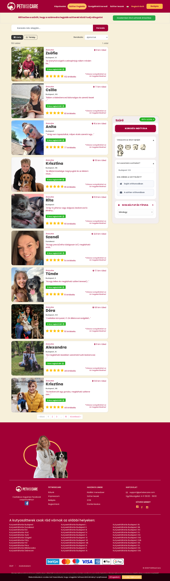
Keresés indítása (135, 128)
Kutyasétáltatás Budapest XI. (74, 550)
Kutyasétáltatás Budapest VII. (74, 540)
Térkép (31, 37)
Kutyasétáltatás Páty (19, 540)
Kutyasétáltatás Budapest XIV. (127, 529)
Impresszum (54, 496)
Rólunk (51, 492)
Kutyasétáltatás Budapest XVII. (127, 537)
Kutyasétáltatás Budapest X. (74, 548)
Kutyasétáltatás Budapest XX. (126, 545)
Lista (18, 37)
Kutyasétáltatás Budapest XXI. (127, 548)
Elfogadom (115, 577)
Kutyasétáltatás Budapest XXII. (127, 550)
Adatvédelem (25, 566)
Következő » (75, 416)
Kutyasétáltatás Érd (18, 529)
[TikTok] (137, 507)
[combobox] (135, 212)
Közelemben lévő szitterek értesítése (134, 18)
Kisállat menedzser (95, 492)
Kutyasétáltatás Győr (19, 535)
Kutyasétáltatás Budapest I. (73, 524)
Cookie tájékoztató (131, 577)
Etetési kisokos (93, 504)
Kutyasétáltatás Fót (18, 542)
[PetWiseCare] (22, 6)
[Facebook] (142, 507)
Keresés (100, 28)
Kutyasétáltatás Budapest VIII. (74, 542)
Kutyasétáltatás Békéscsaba (22, 548)
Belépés (155, 6)
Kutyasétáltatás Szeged (20, 537)
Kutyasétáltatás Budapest (21, 524)
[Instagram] (148, 507)
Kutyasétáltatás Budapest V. (74, 535)
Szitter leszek (117, 6)
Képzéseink (60, 6)
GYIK (89, 500)
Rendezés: (79, 37)
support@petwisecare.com (142, 492)
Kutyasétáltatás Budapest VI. (74, 537)
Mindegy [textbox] (123, 212)
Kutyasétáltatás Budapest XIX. (127, 542)
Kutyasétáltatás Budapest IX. (74, 545)
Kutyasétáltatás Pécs (19, 545)
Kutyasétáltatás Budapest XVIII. (127, 540)
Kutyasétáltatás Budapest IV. (74, 532)
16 (66, 416)
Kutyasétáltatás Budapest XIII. (126, 527)
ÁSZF (11, 566)
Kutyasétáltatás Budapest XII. (126, 524)
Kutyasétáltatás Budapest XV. (126, 532)
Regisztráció (137, 6)
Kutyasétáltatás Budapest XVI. (127, 535)
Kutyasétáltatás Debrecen (21, 550)
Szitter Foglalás (77, 6)
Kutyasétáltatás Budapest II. (74, 527)
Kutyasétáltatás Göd (18, 532)
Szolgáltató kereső (97, 6)
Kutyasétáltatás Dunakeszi (21, 527)
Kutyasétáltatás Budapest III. (74, 529)
